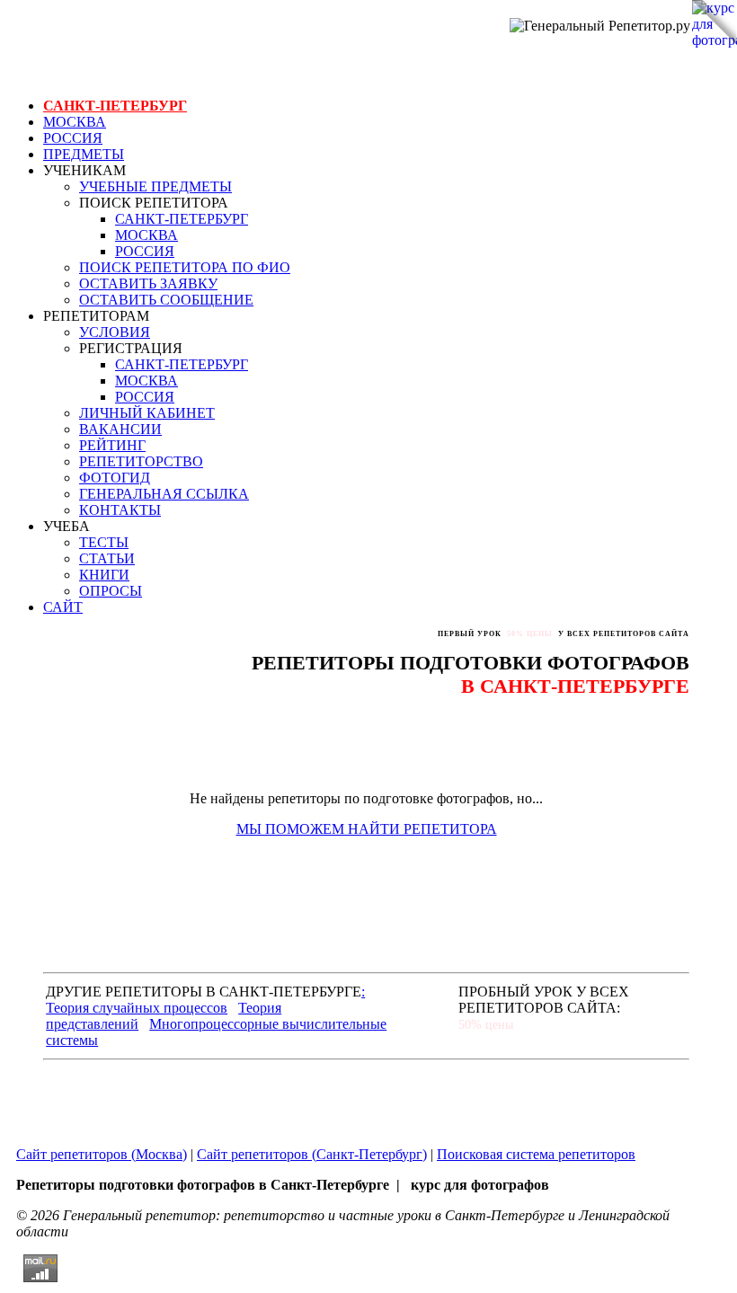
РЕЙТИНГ (112, 445)
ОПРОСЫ (110, 590)
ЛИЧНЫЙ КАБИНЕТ (147, 413)
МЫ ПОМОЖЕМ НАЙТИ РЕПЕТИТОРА (366, 829)
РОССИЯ (72, 138)
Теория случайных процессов (136, 1007)
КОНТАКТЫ (120, 510)
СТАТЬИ (107, 558)
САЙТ (63, 607)
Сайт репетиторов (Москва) (101, 1154)
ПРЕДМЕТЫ (83, 154)
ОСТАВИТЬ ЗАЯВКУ (148, 283)
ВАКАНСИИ (120, 429)
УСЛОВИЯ (114, 332)
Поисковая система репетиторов (536, 1154)
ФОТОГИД (114, 477)
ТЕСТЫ (104, 542)
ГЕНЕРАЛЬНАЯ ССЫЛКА (164, 493)
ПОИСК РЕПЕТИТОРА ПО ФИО (184, 267)
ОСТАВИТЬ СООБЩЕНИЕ (166, 299)
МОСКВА (74, 121)
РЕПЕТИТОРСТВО (141, 461)
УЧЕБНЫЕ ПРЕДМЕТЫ (155, 186)
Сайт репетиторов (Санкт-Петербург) (312, 1154)
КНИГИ (104, 574)
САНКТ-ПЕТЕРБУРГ (115, 105)
